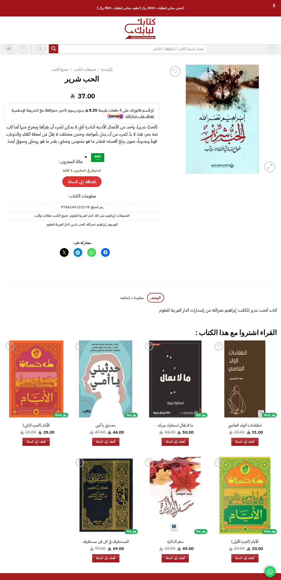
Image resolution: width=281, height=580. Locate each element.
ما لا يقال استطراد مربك (175, 425)
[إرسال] (53, 49)
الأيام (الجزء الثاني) (36, 425)
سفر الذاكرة (175, 541)
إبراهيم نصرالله (96, 224)
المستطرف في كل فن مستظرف (106, 541)
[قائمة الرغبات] (22, 49)
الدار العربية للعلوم (81, 215)
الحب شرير (78, 224)
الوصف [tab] (155, 297)
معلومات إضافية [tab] (132, 297)
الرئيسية (107, 69)
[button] (272, 49)
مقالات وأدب (43, 215)
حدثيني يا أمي (105, 425)
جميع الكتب (60, 69)
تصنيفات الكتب (85, 69)
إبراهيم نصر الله (105, 215)
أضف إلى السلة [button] (244, 441)
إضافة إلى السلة (82, 181)
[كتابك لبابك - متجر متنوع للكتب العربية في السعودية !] (140, 30)
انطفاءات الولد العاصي (245, 425)
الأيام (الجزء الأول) (244, 541)
